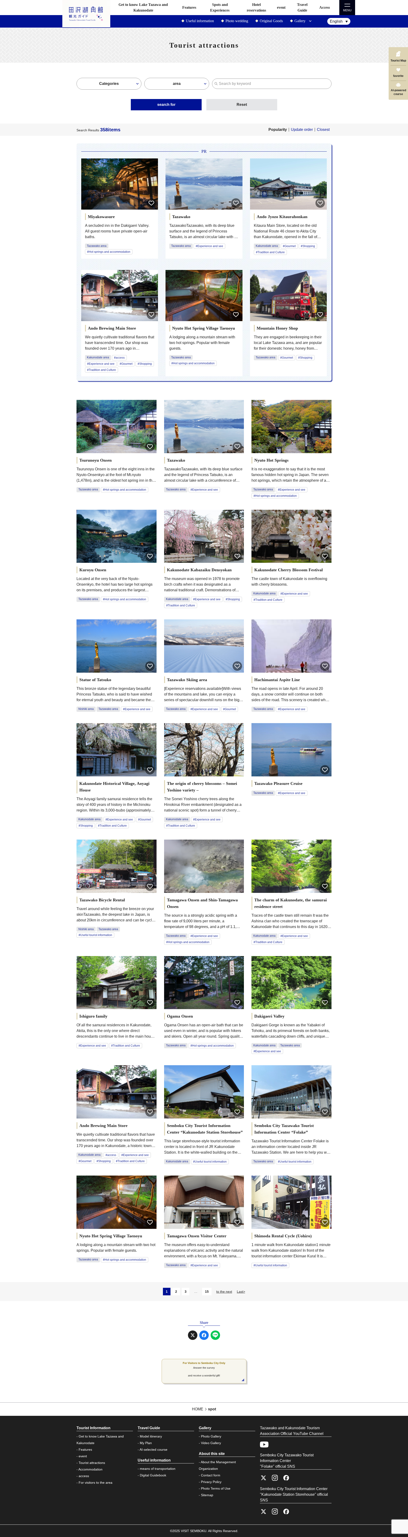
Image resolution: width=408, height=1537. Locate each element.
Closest (323, 130)
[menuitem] (338, 21)
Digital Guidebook (153, 1475)
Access (324, 7)
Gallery (300, 21)
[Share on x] (192, 1335)
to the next (224, 1291)
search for (166, 105)
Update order (302, 130)
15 (207, 1291)
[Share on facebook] (204, 1335)
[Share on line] (215, 1335)
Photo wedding (236, 21)
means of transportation (157, 1469)
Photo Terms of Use (215, 1488)
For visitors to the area (95, 1482)
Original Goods (271, 21)
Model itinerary (151, 1436)
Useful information (200, 21)
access (84, 1476)
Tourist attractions (92, 1463)
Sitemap (207, 1495)
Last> (241, 1291)
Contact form (210, 1475)
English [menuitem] (336, 21)
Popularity (277, 130)
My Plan (146, 1443)
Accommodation (90, 1469)
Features (189, 7)
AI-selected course (153, 1449)
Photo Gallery (211, 1436)
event (281, 7)
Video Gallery (211, 1443)
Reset (242, 105)
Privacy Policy (211, 1482)
